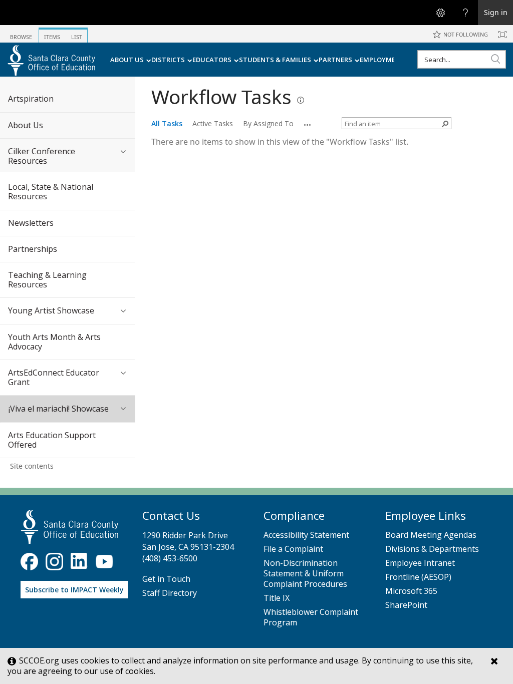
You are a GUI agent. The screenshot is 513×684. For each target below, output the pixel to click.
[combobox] (461, 59)
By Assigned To (268, 123)
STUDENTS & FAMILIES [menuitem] (275, 59)
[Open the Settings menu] (440, 12)
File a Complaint (293, 549)
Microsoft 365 (411, 591)
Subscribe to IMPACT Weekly (74, 589)
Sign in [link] (495, 12)
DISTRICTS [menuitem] (168, 59)
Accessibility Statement (306, 535)
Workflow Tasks (221, 97)
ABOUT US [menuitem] (127, 59)
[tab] (21, 33)
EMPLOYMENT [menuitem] (382, 59)
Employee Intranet (420, 563)
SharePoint (406, 605)
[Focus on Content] (502, 34)
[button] (495, 59)
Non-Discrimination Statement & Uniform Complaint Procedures (305, 573)
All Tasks (166, 123)
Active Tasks (212, 123)
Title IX (277, 598)
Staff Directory (169, 593)
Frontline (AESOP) (418, 577)
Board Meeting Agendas (430, 535)
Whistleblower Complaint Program (311, 617)
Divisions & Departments (432, 549)
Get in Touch (166, 579)
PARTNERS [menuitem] (335, 59)
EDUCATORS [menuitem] (211, 59)
